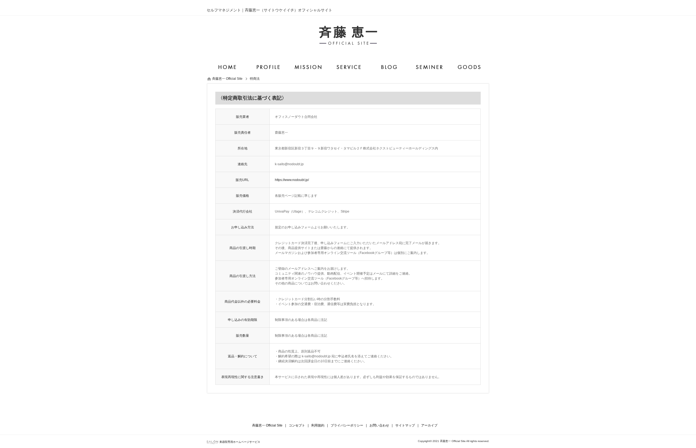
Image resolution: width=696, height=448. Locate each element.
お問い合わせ (379, 425)
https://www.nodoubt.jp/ (292, 180)
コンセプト (297, 425)
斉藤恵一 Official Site (267, 425)
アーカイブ (429, 425)
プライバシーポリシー (347, 425)
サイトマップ (405, 425)
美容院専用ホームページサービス (239, 441)
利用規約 (317, 425)
